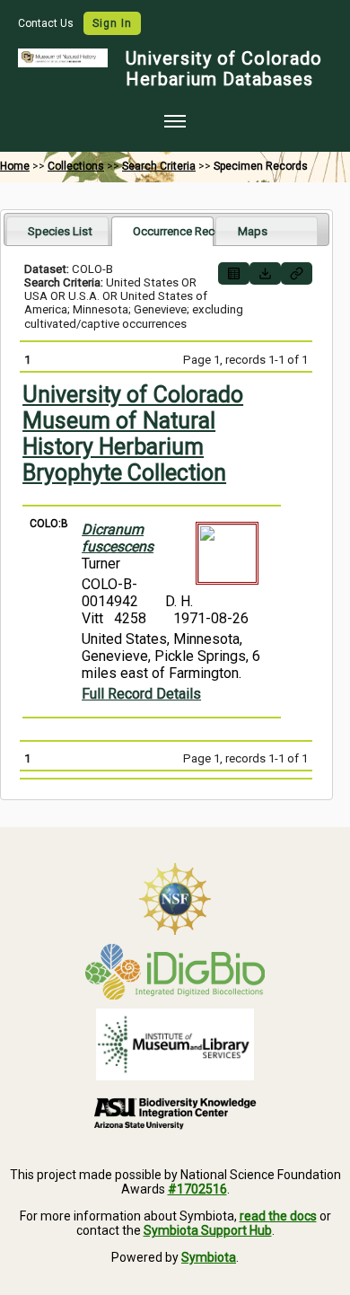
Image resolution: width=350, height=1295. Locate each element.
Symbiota (208, 1257)
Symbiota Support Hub (208, 1230)
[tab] (57, 230)
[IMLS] (175, 1044)
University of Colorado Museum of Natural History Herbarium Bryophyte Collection (132, 434)
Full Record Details (141, 693)
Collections (76, 166)
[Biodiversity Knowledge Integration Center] (175, 1112)
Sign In (112, 23)
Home (15, 166)
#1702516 (197, 1189)
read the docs (278, 1216)
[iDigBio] (175, 972)
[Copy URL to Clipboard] (296, 273)
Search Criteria (159, 166)
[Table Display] (233, 273)
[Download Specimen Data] (265, 273)
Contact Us (47, 23)
